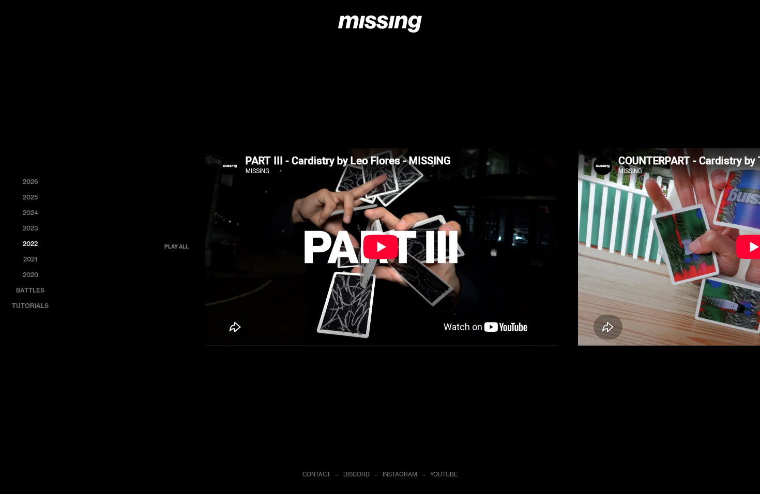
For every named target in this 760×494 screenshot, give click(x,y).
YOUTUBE (444, 474)
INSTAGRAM (400, 474)
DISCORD (356, 474)
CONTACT (316, 474)
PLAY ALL (176, 246)
